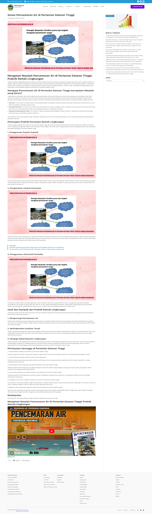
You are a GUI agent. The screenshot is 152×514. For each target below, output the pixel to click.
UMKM (117, 479)
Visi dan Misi (10, 479)
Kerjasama (118, 491)
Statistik (77, 6)
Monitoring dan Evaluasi (13, 489)
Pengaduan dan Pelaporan (14, 491)
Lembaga (69, 6)
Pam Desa (82, 491)
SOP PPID (46, 479)
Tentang (60, 6)
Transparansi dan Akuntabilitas (15, 494)
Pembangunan (87, 6)
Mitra (117, 487)
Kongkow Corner (120, 484)
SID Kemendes (60, 482)
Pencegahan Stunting (85, 496)
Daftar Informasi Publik (49, 484)
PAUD (81, 501)
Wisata (117, 494)
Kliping (117, 496)
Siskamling (82, 494)
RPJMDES (95, 6)
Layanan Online (137, 6)
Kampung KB (83, 479)
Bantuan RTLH (83, 503)
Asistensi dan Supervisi (13, 482)
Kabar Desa (53, 6)
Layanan (126, 510)
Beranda (45, 6)
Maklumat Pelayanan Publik (50, 487)
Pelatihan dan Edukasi (13, 487)
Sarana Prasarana (120, 477)
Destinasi (118, 489)
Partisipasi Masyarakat (13, 484)
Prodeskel (59, 477)
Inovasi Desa (83, 482)
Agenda (118, 482)
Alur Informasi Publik (49, 482)
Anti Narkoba (83, 489)
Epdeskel (59, 479)
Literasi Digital (83, 487)
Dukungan (132, 510)
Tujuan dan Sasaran (12, 477)
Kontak (102, 6)
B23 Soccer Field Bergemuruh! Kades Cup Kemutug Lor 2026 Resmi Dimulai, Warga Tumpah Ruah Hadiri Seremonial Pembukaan (123, 51)
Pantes (81, 477)
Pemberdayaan (83, 484)
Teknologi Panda (25, 511)
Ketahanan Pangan (84, 498)
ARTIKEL (22, 18)
